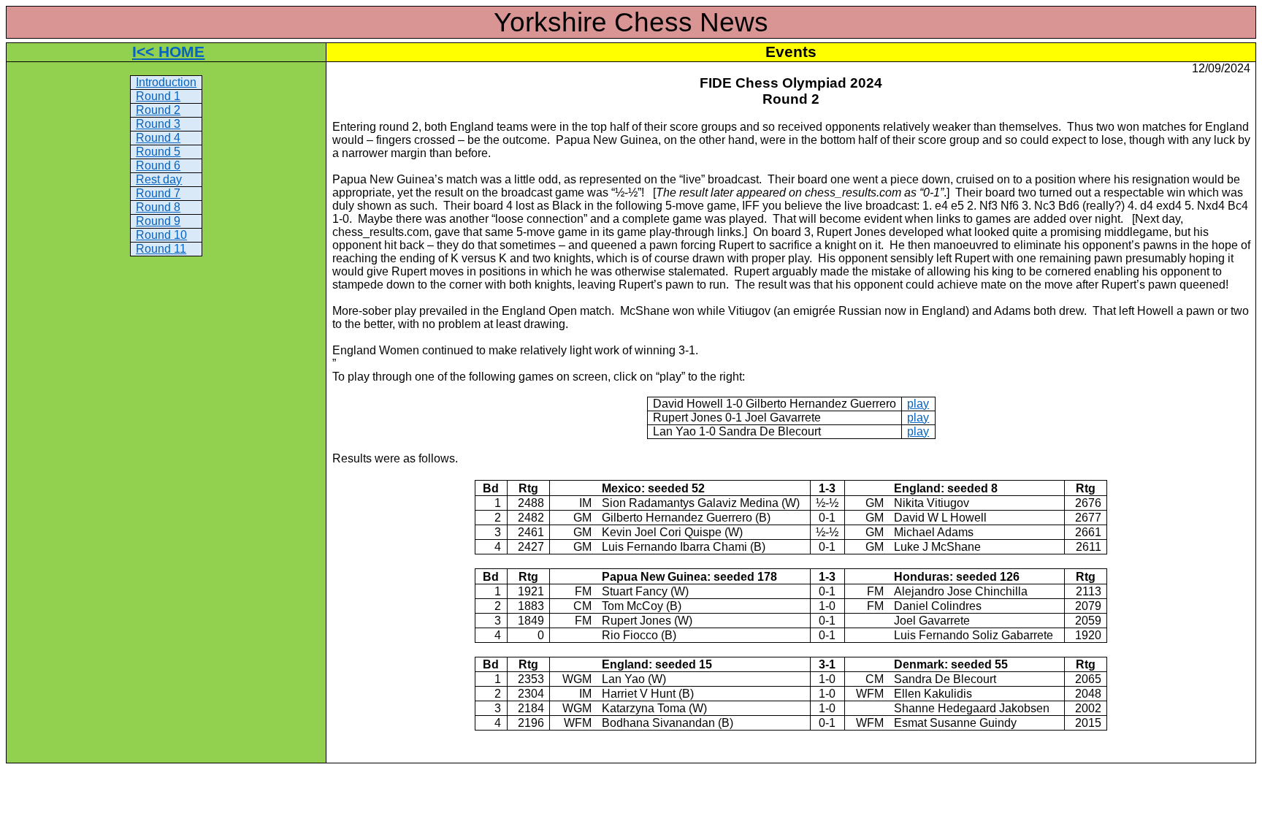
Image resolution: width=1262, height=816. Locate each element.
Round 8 (158, 207)
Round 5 (158, 151)
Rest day (159, 179)
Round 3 (158, 124)
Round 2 (158, 110)
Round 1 (158, 96)
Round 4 (158, 137)
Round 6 (158, 165)
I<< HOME (168, 52)
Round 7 (158, 193)
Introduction (166, 82)
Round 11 (161, 249)
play (918, 403)
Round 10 (161, 235)
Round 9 (158, 221)
